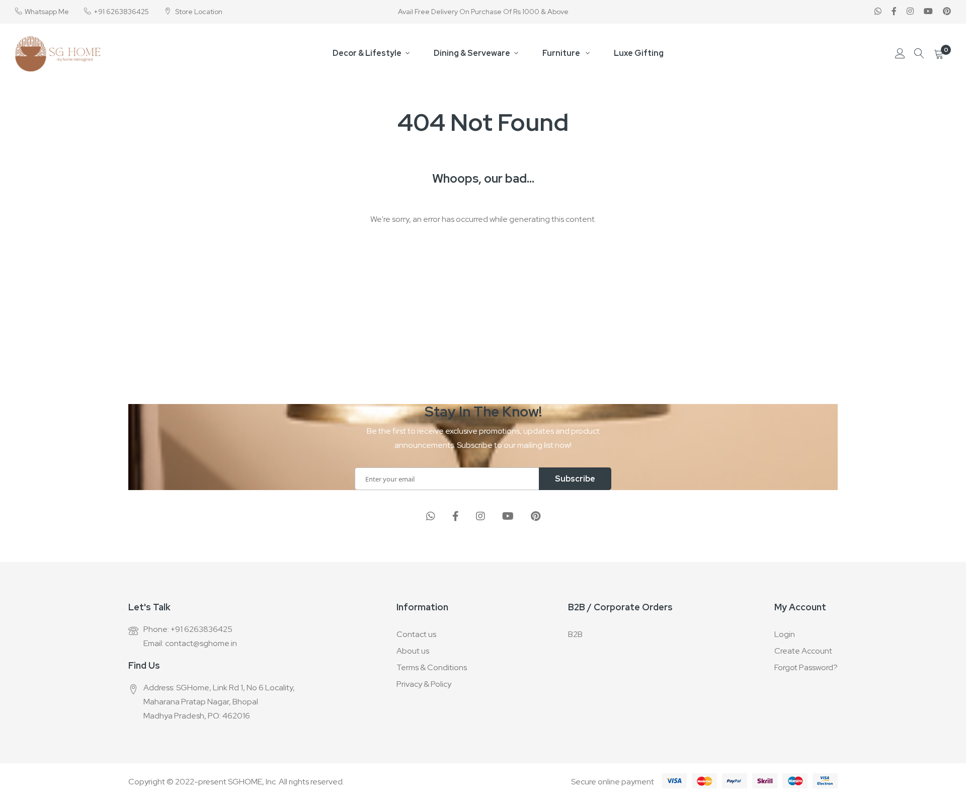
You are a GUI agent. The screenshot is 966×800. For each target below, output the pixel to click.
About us (412, 651)
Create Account (803, 651)
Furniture (562, 53)
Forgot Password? (806, 667)
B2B (575, 634)
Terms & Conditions (431, 667)
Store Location (198, 11)
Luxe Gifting (639, 53)
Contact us (416, 634)
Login (784, 634)
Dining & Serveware (472, 53)
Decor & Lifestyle (367, 53)
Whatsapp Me (47, 11)
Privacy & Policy (423, 684)
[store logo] (58, 53)
